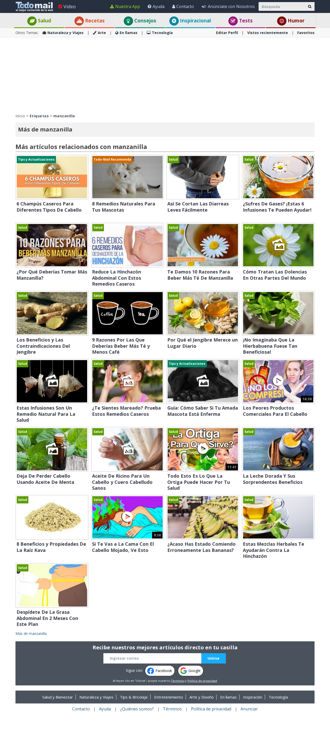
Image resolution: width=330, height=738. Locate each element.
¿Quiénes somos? (137, 709)
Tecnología (162, 32)
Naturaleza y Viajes (65, 32)
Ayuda (158, 6)
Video (69, 6)
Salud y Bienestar (57, 697)
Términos (177, 681)
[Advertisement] (165, 75)
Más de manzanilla (31, 633)
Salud (44, 20)
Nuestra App (127, 6)
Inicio (20, 115)
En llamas (128, 32)
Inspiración (252, 697)
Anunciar (249, 709)
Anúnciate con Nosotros (231, 6)
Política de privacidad (202, 681)
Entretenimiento (168, 697)
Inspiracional (195, 20)
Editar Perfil (227, 32)
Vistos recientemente (267, 32)
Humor (295, 20)
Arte (102, 32)
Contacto (185, 6)
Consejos (144, 20)
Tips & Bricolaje (134, 697)
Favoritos (306, 32)
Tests (245, 20)
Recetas (94, 20)
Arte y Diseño (201, 697)
